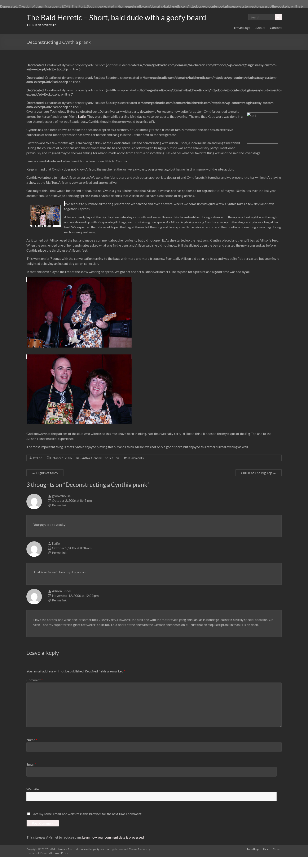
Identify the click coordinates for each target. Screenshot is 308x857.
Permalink (59, 505)
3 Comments (135, 458)
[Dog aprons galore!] (64, 203)
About (260, 28)
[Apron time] (79, 279)
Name (31, 740)
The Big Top (111, 458)
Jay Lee (37, 458)
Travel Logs (241, 28)
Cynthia (85, 458)
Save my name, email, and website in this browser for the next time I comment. (87, 814)
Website (32, 789)
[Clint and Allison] (79, 356)
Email (31, 764)
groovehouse (61, 496)
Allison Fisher (61, 591)
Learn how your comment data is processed (113, 837)
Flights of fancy (45, 473)
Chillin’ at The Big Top (258, 473)
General (96, 458)
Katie (82, 116)
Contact (276, 28)
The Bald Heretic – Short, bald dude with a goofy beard (116, 17)
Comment (34, 680)
